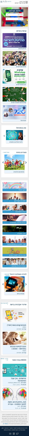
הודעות (6, 428)
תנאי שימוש (15, 430)
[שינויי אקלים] (14, 230)
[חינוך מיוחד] (14, 186)
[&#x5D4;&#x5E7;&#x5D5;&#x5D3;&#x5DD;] (25, 162)
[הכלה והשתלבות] (14, 208)
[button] (14, 23)
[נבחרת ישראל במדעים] (14, 262)
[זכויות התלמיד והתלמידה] (14, 219)
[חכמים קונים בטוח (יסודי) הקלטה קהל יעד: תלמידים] (14, 315)
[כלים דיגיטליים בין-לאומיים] (14, 135)
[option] (14, 136)
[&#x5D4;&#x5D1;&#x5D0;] (4, 135)
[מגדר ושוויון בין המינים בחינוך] (14, 241)
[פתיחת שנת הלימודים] (14, 162)
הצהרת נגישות (7, 430)
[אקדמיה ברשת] (14, 284)
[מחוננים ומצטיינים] (14, 197)
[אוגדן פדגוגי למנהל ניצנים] (14, 251)
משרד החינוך (22, 1)
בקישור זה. (5, 424)
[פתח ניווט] (1, 2)
